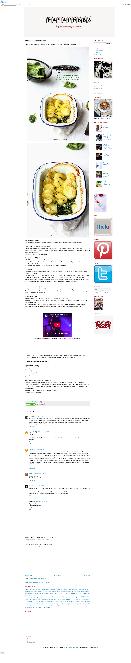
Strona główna (57, 575)
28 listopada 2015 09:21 (43, 432)
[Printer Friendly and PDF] (31, 404)
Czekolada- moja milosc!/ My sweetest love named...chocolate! (107, 138)
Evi (30, 486)
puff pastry (41, 605)
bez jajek (38, 589)
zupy (40, 607)
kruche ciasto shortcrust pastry (65, 598)
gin (30, 416)
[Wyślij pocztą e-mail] (37, 404)
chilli (46, 591)
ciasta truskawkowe (85, 591)
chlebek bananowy (52, 591)
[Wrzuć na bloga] (38, 404)
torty (26, 607)
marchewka (32, 599)
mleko (54, 599)
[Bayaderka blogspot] (94, 87)
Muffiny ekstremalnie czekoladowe (106, 155)
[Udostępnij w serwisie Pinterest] (44, 404)
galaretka (54, 596)
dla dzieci (83, 593)
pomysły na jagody (51, 603)
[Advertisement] (57, 560)
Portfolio (98, 52)
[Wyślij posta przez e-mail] (40, 402)
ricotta (54, 605)
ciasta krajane (77, 591)
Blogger (96, 647)
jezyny (81, 596)
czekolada (72, 593)
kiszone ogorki (47, 597)
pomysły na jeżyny (61, 603)
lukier (86, 598)
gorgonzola (59, 596)
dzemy (46, 596)
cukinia (51, 593)
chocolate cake (69, 591)
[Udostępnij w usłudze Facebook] (42, 404)
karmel (39, 598)
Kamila (31, 474)
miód (52, 599)
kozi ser (56, 598)
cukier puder (46, 593)
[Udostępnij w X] (40, 404)
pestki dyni (62, 601)
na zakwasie (28, 601)
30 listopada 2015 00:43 (40, 473)
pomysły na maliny (71, 603)
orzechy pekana (39, 601)
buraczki (27, 591)
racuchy (50, 605)
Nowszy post (28, 575)
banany (33, 589)
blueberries (68, 589)
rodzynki (58, 605)
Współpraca (99, 54)
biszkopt (43, 589)
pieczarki (67, 601)
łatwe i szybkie (47, 607)
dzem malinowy (41, 596)
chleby (59, 591)
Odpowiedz (32, 426)
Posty (30, 639)
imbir (72, 596)
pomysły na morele (80, 603)
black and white (56, 589)
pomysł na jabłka (33, 603)
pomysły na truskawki (32, 605)
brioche (79, 589)
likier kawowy (81, 598)
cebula (35, 591)
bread (76, 589)
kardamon (35, 597)
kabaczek (27, 597)
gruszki (64, 596)
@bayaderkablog (98, 93)
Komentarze (31, 642)
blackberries (63, 589)
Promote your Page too (99, 88)
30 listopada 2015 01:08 (37, 486)
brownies (84, 589)
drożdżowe (29, 595)
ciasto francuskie (39, 593)
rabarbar (46, 605)
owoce (52, 601)
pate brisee (57, 601)
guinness (68, 596)
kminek (52, 597)
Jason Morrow (76, 647)
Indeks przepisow (100, 50)
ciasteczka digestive (29, 593)
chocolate (63, 591)
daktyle (78, 593)
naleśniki (33, 601)
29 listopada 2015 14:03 (40, 449)
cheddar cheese (41, 591)
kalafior (31, 598)
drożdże (88, 593)
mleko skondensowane (61, 599)
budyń (88, 589)
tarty (89, 605)
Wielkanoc (28, 589)
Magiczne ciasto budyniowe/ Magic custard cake (107, 128)
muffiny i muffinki (71, 599)
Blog (97, 48)
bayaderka (31, 402)
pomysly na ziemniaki (80, 601)
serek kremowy (70, 605)
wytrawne (35, 607)
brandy (73, 589)
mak (89, 598)
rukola (62, 605)
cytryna (60, 593)
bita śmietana (49, 589)
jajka (78, 596)
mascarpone (38, 599)
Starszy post (87, 575)
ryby (65, 605)
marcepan (27, 599)
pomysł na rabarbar (42, 603)
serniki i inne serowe (81, 605)
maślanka (44, 599)
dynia (35, 596)
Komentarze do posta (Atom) (38, 578)
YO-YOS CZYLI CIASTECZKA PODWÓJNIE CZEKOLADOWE (107, 147)
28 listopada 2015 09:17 (37, 416)
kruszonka (75, 598)
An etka (31, 449)
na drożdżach (87, 599)
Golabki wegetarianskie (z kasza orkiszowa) (107, 182)
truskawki (30, 607)
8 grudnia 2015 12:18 (41, 501)
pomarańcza (71, 601)
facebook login (3, 2)
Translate (106, 292)
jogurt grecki (86, 596)
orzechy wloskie (47, 601)
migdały (48, 599)
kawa (42, 598)
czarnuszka (65, 593)
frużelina (50, 596)
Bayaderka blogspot (98, 85)
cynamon (56, 593)
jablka (75, 596)
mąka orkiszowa (80, 599)
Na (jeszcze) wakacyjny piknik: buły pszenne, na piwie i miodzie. (107, 175)
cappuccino (31, 591)
